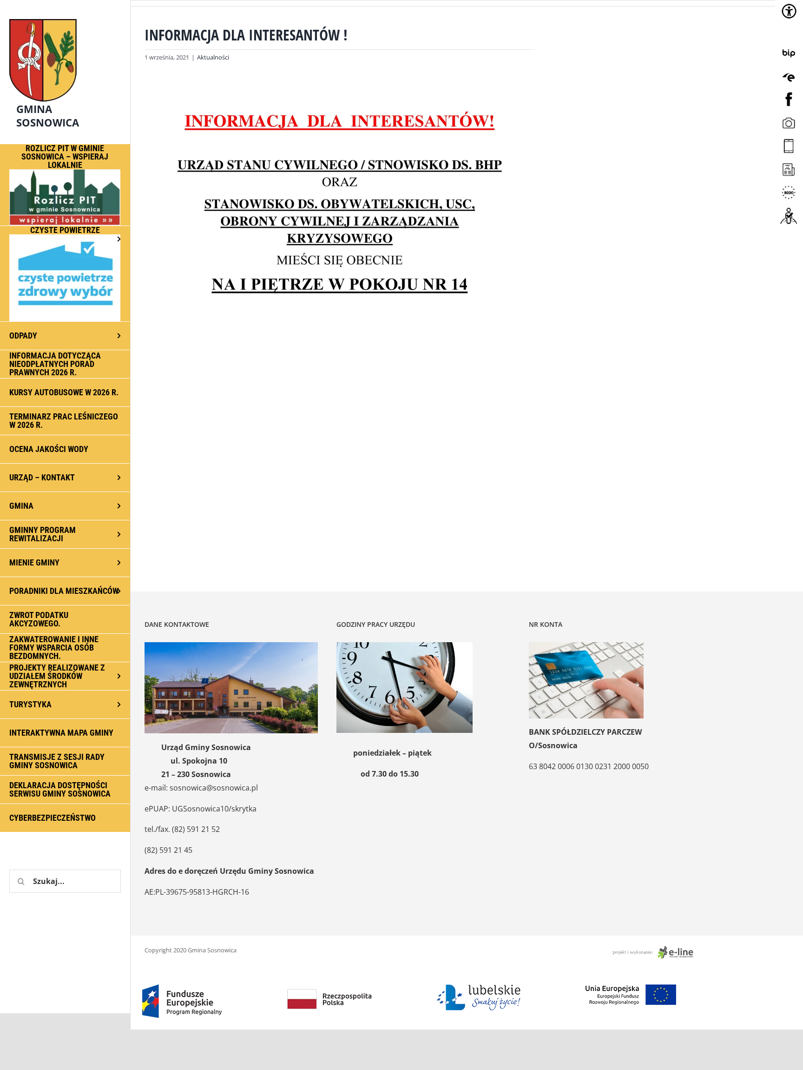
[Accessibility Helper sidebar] (789, 11)
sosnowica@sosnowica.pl (214, 788)
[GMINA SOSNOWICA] (65, 16)
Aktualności (213, 57)
